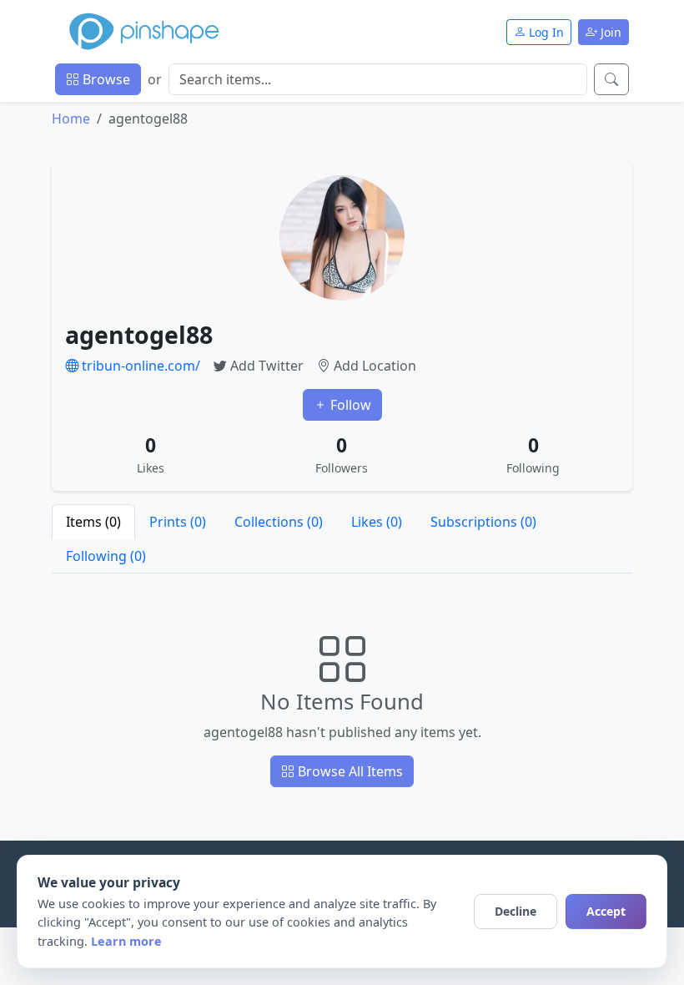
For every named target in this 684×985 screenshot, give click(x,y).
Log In (545, 32)
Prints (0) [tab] (177, 522)
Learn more (126, 941)
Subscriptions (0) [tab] (483, 522)
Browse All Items (348, 771)
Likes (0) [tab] (376, 522)
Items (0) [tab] (93, 522)
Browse (104, 79)
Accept (606, 911)
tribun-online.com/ (139, 365)
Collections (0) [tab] (278, 522)
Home (71, 118)
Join (609, 32)
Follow (349, 405)
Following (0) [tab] (106, 556)
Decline (515, 911)
